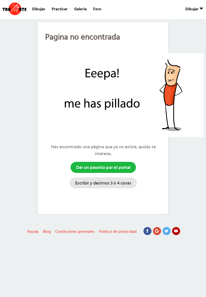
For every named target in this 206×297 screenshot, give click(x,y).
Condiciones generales (74, 232)
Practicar (60, 9)
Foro (97, 9)
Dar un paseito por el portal (103, 167)
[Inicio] (15, 9)
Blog (47, 232)
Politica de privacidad (117, 232)
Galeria (80, 9)
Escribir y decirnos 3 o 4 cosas (103, 183)
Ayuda (32, 232)
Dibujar (38, 9)
